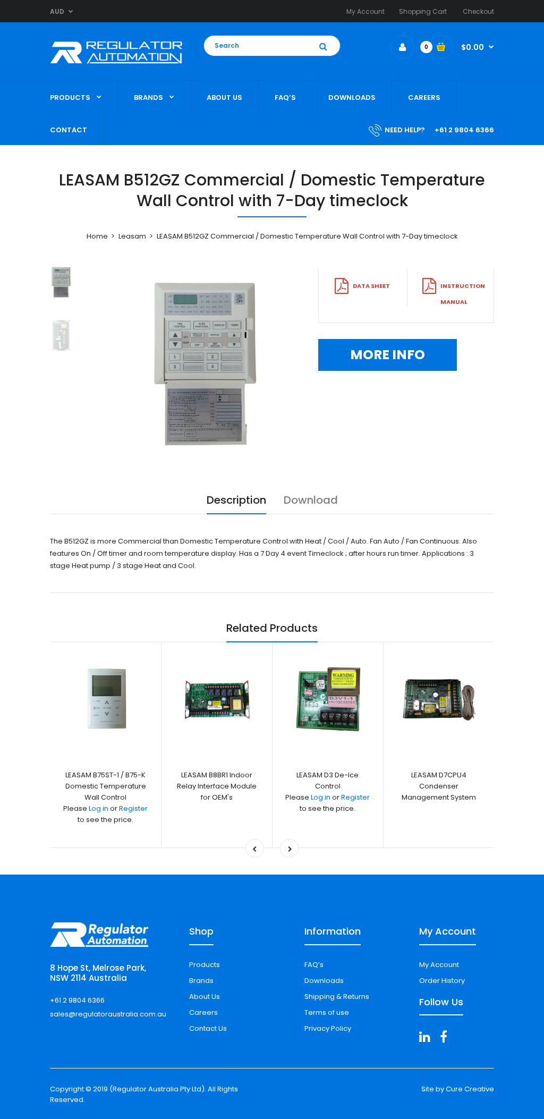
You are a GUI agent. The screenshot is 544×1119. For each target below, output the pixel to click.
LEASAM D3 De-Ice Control (327, 780)
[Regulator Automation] (116, 66)
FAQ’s (314, 965)
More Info (387, 354)
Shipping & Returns (336, 996)
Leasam (132, 236)
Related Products (272, 628)
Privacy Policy (327, 1028)
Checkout (478, 11)
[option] (202, 363)
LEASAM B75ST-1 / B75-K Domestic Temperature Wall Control (105, 786)
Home (97, 236)
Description (236, 500)
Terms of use (326, 1012)
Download (311, 500)
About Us (204, 996)
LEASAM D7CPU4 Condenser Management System (439, 786)
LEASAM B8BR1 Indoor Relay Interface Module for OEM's (217, 786)
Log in (98, 808)
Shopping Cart (423, 11)
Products (204, 965)
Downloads (324, 981)
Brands (201, 981)
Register (133, 808)
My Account (365, 11)
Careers (203, 1012)
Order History (442, 981)
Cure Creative (470, 1089)
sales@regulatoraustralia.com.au (108, 1014)
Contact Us (208, 1028)
